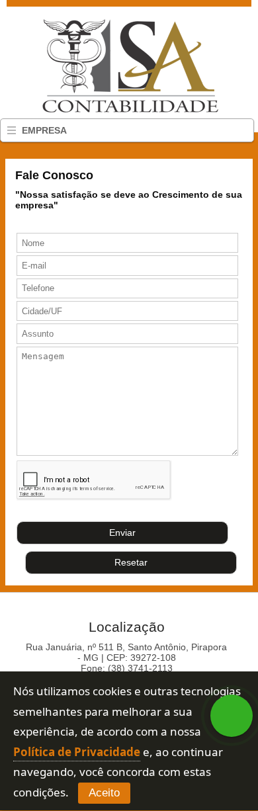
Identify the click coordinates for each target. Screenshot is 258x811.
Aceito (104, 793)
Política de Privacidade (76, 751)
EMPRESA (44, 130)
